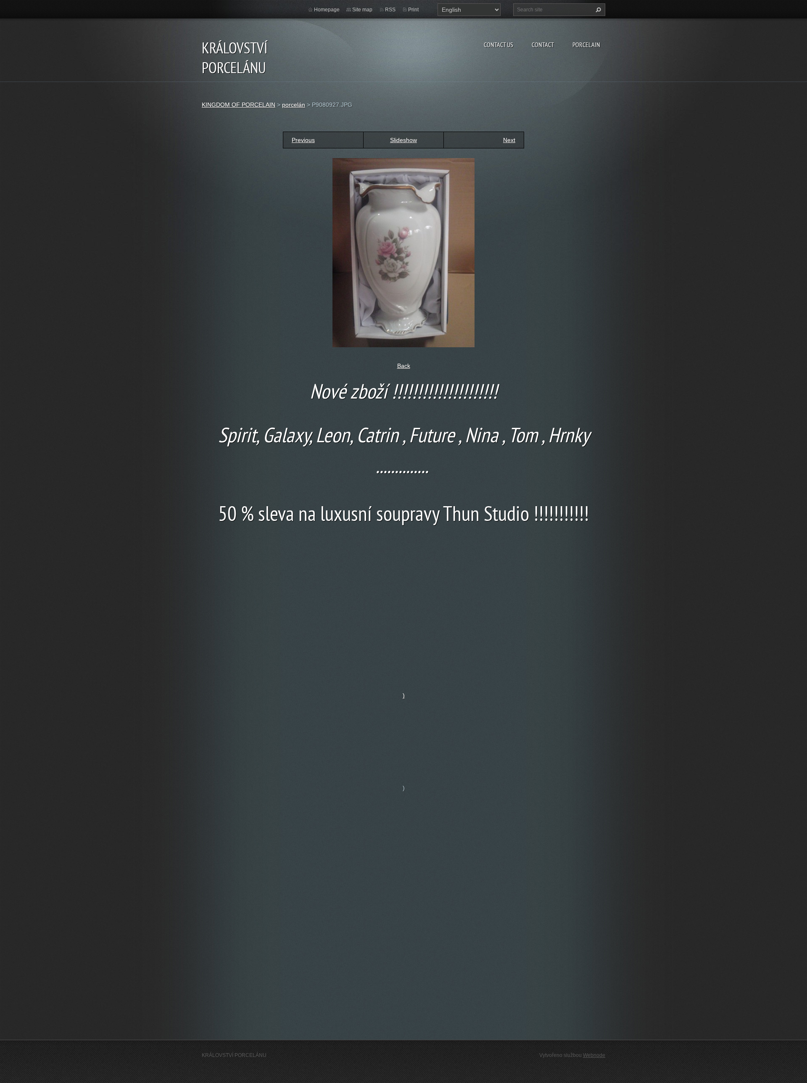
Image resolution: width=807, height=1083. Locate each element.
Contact (543, 44)
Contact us (498, 44)
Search (597, 9)
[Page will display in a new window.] (403, 252)
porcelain (586, 44)
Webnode (594, 1055)
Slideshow (403, 140)
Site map (362, 10)
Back (403, 365)
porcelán (293, 104)
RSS (390, 10)
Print (413, 10)
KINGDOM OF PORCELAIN (238, 104)
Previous (303, 140)
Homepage (327, 10)
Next (509, 140)
